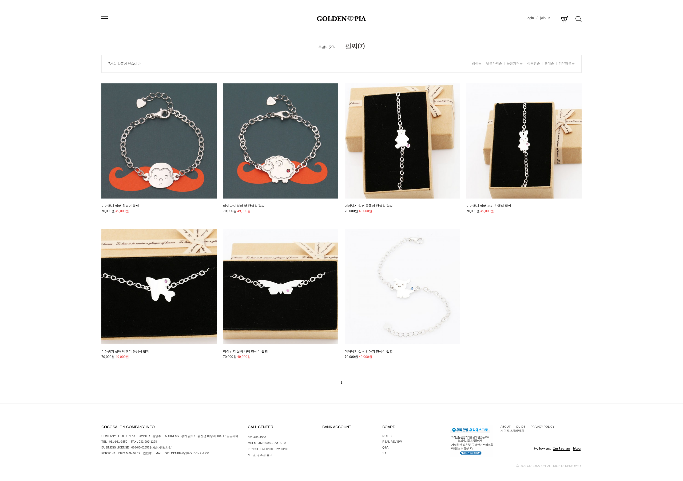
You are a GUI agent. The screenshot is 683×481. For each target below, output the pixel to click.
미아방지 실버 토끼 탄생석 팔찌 (488, 206)
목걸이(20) (326, 47)
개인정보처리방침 (512, 430)
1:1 (384, 453)
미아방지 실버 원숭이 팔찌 (120, 206)
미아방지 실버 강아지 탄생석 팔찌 (369, 351)
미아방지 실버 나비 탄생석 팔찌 (245, 351)
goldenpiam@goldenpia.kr (187, 453)
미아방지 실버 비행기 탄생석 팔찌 (125, 351)
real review (392, 441)
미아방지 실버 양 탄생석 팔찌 (244, 206)
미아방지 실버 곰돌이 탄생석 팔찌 (369, 206)
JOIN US (545, 18)
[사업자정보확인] (161, 447)
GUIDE (520, 426)
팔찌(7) (355, 46)
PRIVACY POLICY (542, 426)
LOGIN (530, 18)
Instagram (561, 448)
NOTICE (388, 436)
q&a (385, 447)
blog (577, 448)
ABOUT (506, 426)
